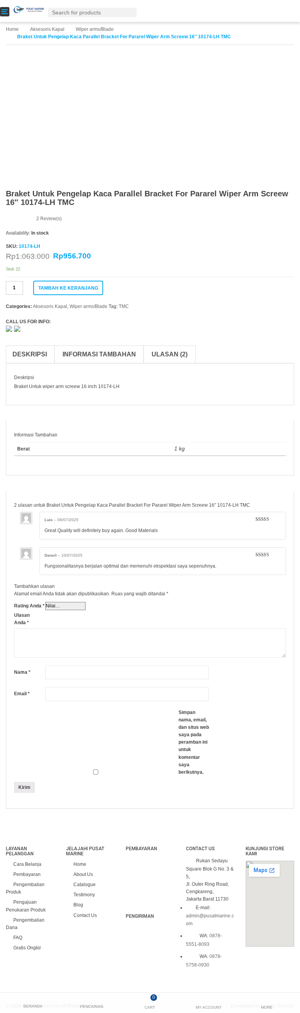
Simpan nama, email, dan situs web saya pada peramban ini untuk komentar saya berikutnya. (194, 742)
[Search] (132, 12)
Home (12, 29)
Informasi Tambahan (99, 354)
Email (22, 693)
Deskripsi (29, 354)
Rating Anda (29, 606)
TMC (124, 306)
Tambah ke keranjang (68, 288)
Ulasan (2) (170, 354)
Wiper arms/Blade (95, 29)
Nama (22, 672)
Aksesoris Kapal (47, 29)
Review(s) (49, 218)
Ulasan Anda (22, 618)
